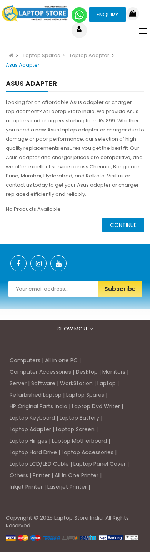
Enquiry (107, 14)
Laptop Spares (41, 55)
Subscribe (120, 288)
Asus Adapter (23, 65)
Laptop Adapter (89, 55)
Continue (123, 225)
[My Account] (79, 30)
